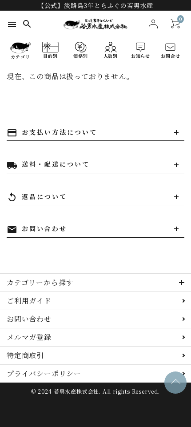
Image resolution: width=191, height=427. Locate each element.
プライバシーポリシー (44, 373)
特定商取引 (25, 355)
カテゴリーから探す (40, 282)
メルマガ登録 (29, 337)
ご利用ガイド (29, 300)
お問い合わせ (29, 319)
